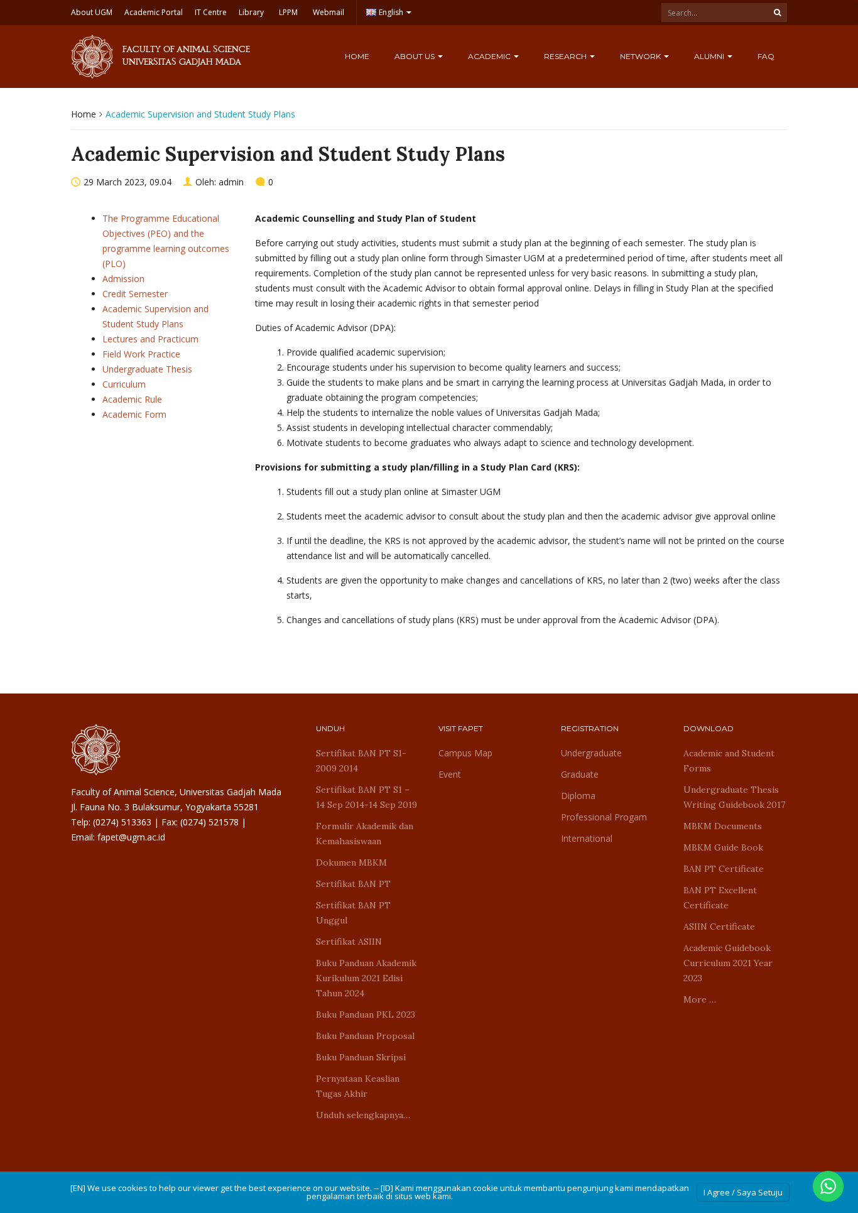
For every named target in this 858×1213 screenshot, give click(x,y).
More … (699, 999)
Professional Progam (604, 817)
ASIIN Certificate (719, 926)
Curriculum (124, 384)
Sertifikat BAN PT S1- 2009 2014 (361, 761)
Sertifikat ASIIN (349, 941)
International (586, 838)
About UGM (91, 12)
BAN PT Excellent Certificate (720, 897)
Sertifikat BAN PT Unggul (353, 913)
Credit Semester (135, 294)
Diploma (578, 796)
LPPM (288, 12)
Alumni (710, 56)
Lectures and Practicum (150, 339)
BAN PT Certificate (723, 868)
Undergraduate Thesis (147, 369)
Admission (123, 279)
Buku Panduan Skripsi (361, 1057)
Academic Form (134, 414)
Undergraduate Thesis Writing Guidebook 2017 (734, 797)
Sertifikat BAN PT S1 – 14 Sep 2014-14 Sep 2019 (366, 797)
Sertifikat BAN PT (353, 883)
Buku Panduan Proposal (365, 1036)
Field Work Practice (141, 354)
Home (357, 56)
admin (231, 182)
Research (566, 56)
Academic (490, 56)
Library (251, 12)
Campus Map (465, 753)
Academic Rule (132, 399)
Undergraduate (591, 753)
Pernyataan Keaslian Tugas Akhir (357, 1086)
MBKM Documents (722, 826)
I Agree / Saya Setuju (743, 1192)
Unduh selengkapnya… (363, 1115)
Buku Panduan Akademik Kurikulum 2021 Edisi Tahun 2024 (366, 978)
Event (449, 774)
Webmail (328, 12)
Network (641, 56)
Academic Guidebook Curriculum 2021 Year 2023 (728, 963)
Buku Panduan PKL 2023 (365, 1014)
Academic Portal (153, 12)
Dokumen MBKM (351, 862)
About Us (415, 56)
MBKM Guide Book (723, 847)
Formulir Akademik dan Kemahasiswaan (364, 833)
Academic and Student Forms (728, 761)
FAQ (766, 56)
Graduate (580, 774)
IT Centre (211, 12)
